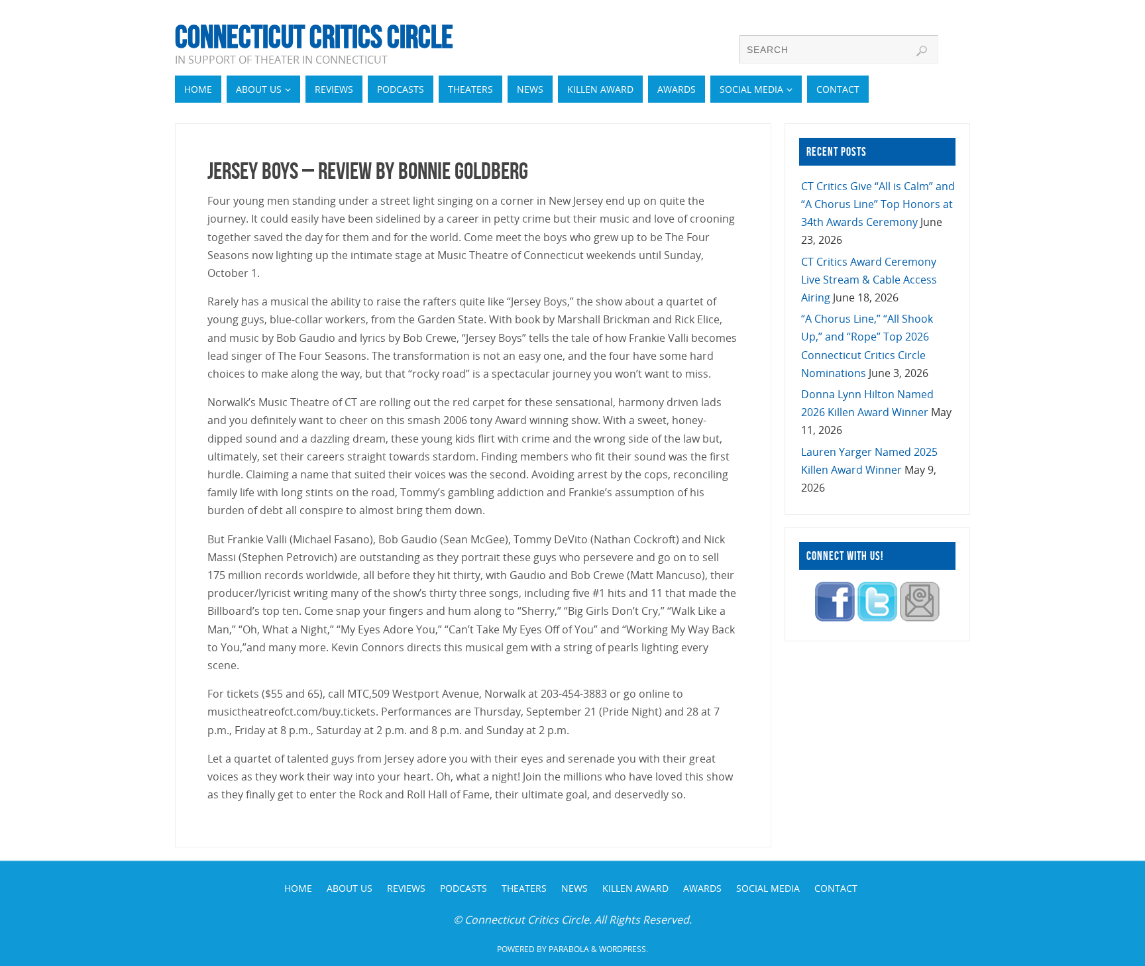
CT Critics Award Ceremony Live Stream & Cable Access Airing (869, 279)
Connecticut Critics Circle (314, 37)
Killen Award (635, 888)
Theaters (524, 888)
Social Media (768, 888)
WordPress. (623, 949)
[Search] (921, 51)
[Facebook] (835, 617)
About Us (349, 888)
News (574, 888)
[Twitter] (877, 617)
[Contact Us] (920, 617)
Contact (835, 888)
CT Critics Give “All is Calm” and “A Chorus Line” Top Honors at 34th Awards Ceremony (878, 204)
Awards (702, 888)
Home (298, 888)
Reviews (406, 888)
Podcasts (463, 888)
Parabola (569, 949)
